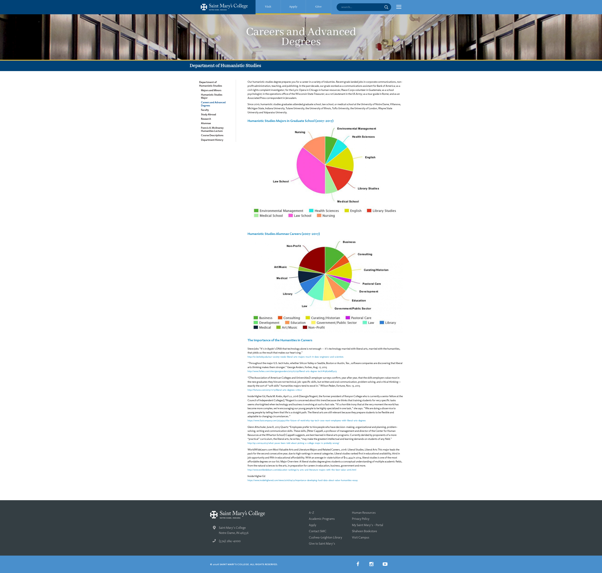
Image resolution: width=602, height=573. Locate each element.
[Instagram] (371, 564)
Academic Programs (322, 519)
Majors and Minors (211, 90)
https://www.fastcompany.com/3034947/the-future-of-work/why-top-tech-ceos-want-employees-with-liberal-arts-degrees (307, 420)
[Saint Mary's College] (224, 7)
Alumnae (206, 123)
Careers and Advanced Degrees (213, 104)
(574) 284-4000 (230, 541)
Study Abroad (208, 114)
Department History (212, 139)
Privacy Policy (360, 519)
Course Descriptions (212, 135)
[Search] (364, 7)
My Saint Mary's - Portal (367, 525)
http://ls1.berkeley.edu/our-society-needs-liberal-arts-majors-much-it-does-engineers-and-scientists (295, 356)
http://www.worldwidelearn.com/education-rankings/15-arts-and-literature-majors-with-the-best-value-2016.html (302, 469)
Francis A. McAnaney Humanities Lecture (212, 129)
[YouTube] (385, 564)
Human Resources (364, 512)
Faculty (205, 109)
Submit (386, 7)
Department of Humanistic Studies (210, 83)
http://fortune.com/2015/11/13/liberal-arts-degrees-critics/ (275, 389)
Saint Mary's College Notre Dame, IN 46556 (233, 530)
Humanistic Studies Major (211, 96)
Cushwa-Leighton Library (325, 537)
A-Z (311, 512)
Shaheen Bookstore (364, 531)
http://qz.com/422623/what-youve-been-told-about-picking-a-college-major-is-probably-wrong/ (293, 443)
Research (206, 118)
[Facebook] (357, 564)
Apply (312, 525)
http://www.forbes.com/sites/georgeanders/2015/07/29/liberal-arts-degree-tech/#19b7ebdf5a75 (292, 371)
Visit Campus (360, 537)
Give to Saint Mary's (322, 543)
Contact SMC (317, 531)
